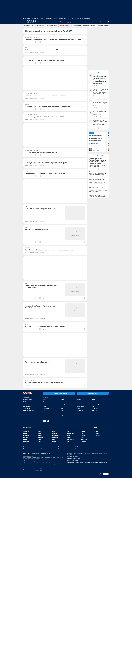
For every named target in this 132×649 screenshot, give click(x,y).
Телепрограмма (48, 18)
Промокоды (87, 18)
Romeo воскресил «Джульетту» (37, 362)
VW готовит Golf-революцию (36, 229)
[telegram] (44, 421)
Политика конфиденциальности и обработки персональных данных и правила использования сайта (87, 462)
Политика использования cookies (73, 458)
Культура (63, 404)
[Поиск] (101, 22)
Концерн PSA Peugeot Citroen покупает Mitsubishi (40, 307)
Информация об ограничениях (73, 456)
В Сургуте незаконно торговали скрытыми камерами (46, 163)
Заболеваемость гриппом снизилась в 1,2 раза (43, 50)
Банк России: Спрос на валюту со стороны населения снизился (50, 250)
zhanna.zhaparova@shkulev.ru (29, 468)
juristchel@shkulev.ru (55, 464)
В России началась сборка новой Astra (40, 209)
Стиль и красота (96, 401)
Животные (45, 413)
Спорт (93, 399)
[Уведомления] (104, 22)
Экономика (95, 408)
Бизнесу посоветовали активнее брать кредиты (44, 383)
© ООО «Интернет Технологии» (45, 473)
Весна (44, 404)
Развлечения (80, 410)
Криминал (63, 401)
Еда (44, 410)
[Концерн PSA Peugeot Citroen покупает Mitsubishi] (75, 310)
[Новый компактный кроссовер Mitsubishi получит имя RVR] (75, 289)
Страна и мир (95, 404)
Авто (44, 399)
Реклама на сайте (27, 399)
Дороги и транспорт (48, 408)
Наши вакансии (27, 406)
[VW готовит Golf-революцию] (75, 233)
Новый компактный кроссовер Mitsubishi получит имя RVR (41, 286)
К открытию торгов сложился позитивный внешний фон (47, 106)
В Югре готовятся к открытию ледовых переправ (44, 60)
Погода (41, 18)
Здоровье (45, 415)
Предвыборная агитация (29, 410)
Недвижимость (27, 18)
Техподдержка (26, 408)
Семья (78, 415)
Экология (94, 406)
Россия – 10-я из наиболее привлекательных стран (45, 96)
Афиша (55, 18)
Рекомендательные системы (72, 460)
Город (44, 406)
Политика (79, 404)
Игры (81, 18)
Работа (78, 408)
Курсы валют (67, 18)
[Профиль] (107, 22)
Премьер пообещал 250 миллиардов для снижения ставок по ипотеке (53, 39)
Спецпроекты (95, 410)
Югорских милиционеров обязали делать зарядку (45, 173)
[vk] (48, 421)
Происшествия (80, 406)
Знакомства (35, 18)
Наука (62, 410)
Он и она (79, 399)
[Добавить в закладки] (84, 42)
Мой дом (63, 408)
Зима (62, 399)
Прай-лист (25, 401)
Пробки (74, 18)
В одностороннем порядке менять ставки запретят (45, 327)
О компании (26, 404)
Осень (78, 401)
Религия (79, 413)
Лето (62, 406)
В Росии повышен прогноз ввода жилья (41, 152)
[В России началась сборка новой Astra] (75, 213)
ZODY (78, 18)
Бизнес (45, 401)
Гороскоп (60, 18)
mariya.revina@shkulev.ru (28, 470)
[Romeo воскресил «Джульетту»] (75, 366)
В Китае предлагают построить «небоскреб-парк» (45, 117)
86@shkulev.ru (38, 463)
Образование (64, 415)
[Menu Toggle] (24, 22)
